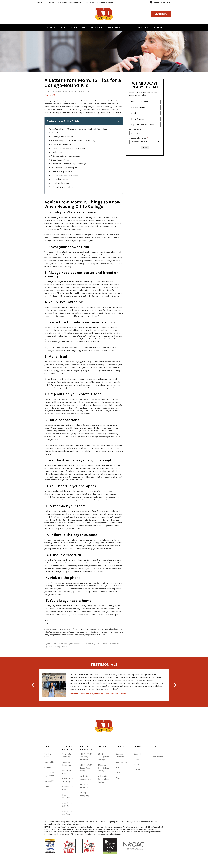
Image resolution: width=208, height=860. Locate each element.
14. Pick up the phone (60, 183)
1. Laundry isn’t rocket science (64, 133)
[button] (119, 121)
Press (118, 767)
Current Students (120, 755)
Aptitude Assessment (85, 777)
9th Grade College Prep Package (103, 757)
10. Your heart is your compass (64, 167)
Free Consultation (157, 755)
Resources (121, 746)
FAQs (118, 773)
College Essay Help (85, 794)
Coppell (137, 754)
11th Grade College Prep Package (103, 779)
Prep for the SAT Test (67, 804)
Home (160, 857)
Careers (47, 767)
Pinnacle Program (84, 785)
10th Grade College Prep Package (103, 768)
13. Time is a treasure (60, 179)
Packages (96, 27)
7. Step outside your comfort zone (65, 156)
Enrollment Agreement (49, 774)
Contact (159, 27)
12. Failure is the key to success (64, 175)
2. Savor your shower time (62, 137)
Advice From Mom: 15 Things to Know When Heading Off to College (78, 129)
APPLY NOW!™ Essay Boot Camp (86, 768)
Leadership (49, 762)
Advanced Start (66, 771)
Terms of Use (49, 781)
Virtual (137, 770)
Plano (136, 764)
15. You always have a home (62, 187)
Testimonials (121, 762)
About (47, 746)
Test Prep (49, 27)
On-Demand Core (67, 788)
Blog (128, 27)
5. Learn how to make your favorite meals (68, 148)
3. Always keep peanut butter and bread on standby (73, 140)
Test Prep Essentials (66, 763)
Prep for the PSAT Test (67, 796)
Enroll (155, 746)
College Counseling (73, 27)
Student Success (48, 755)
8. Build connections (60, 160)
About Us (143, 27)
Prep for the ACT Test (67, 812)
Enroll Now (161, 13)
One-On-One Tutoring (67, 780)
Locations (114, 27)
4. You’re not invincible (61, 144)
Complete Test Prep (66, 755)
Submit (145, 147)
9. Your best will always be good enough (68, 164)
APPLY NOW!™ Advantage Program (86, 757)
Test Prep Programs (67, 748)
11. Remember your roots (61, 171)
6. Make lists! (56, 152)
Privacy (47, 786)
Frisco (136, 759)
